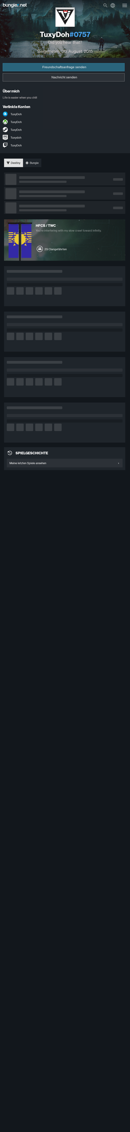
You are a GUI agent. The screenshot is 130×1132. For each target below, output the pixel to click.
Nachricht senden (64, 77)
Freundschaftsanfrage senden (64, 67)
